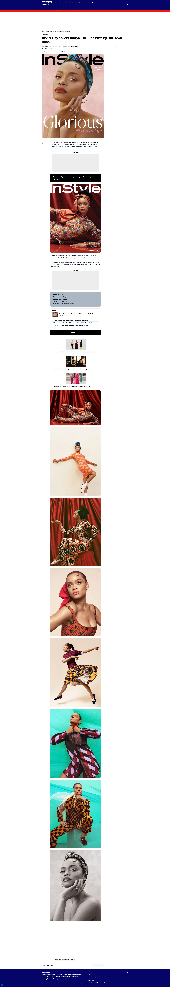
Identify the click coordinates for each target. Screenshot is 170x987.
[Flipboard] (126, 11)
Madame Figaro (91, 10)
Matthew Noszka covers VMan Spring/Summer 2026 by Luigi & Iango (70, 320)
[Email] (53, 51)
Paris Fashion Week (60, 10)
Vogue (45, 10)
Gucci (64, 258)
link (96, 177)
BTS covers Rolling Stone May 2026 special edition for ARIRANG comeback (72, 322)
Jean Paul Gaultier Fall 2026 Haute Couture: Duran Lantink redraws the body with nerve (75, 352)
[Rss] (127, 11)
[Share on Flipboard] (50, 51)
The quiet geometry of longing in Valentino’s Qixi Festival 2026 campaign (71, 369)
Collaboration (78, 10)
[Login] (122, 5)
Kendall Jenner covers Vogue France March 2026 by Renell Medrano (70, 325)
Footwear (98, 10)
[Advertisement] (85, 18)
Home (43, 31)
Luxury (84, 10)
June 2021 (80, 142)
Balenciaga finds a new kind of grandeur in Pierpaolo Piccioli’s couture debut (72, 386)
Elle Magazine (51, 10)
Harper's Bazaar (69, 10)
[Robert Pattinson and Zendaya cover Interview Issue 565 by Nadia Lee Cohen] (55, 314)
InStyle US (73, 959)
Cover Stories (45, 34)
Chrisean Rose (47, 31)
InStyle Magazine (65, 959)
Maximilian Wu (46, 46)
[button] (124, 5)
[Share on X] (47, 51)
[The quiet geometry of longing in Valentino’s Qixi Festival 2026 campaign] (76, 361)
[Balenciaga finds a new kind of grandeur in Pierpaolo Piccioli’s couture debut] (76, 378)
